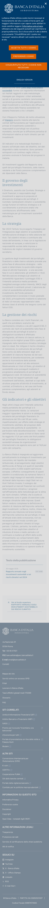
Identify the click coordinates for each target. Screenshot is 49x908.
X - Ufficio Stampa (12, 873)
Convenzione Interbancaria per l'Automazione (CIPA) (15, 759)
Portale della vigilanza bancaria (15, 783)
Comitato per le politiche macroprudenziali (20, 787)
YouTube (9, 864)
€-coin (5, 765)
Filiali (4, 683)
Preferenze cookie (10, 804)
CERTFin (6, 770)
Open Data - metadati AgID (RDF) (16, 819)
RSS (7, 881)
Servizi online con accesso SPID (15, 678)
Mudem (5, 746)
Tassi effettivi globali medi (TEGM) (16, 693)
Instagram (9, 859)
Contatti (5, 664)
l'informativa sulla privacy (32, 26)
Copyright (6, 814)
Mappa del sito (8, 674)
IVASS (4, 723)
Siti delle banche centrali (12, 778)
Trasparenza (7, 832)
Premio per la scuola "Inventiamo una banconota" (18, 729)
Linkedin (8, 877)
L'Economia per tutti (10, 735)
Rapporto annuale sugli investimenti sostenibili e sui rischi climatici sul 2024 (18, 574)
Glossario (6, 698)
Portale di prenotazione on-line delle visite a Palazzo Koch (21, 740)
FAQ (4, 702)
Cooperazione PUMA (11, 774)
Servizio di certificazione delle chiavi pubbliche (22, 842)
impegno (9, 120)
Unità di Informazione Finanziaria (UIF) (18, 715)
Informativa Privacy (10, 800)
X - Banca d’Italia (12, 868)
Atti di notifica (8, 846)
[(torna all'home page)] (17, 632)
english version (24, 81)
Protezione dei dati (10, 837)
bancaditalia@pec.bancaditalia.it (19, 655)
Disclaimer (6, 809)
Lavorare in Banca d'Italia (12, 688)
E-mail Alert (10, 886)
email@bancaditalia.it (17, 660)
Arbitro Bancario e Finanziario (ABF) (17, 719)
